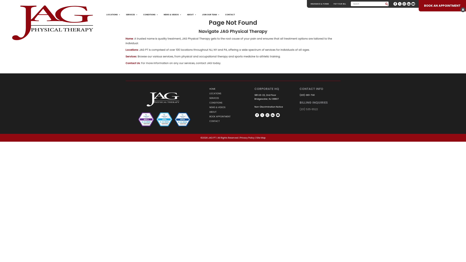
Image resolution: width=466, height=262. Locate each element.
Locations (112, 14)
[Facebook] (395, 4)
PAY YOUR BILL (340, 4)
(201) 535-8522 (309, 109)
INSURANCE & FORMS (320, 4)
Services (130, 14)
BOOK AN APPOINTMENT (442, 6)
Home (212, 88)
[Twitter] (400, 4)
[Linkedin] (409, 4)
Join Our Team (209, 14)
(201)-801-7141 (307, 95)
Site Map (261, 137)
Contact (230, 14)
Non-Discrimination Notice (268, 106)
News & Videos (171, 14)
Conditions (149, 14)
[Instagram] (404, 4)
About (190, 14)
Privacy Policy (247, 137)
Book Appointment (220, 116)
